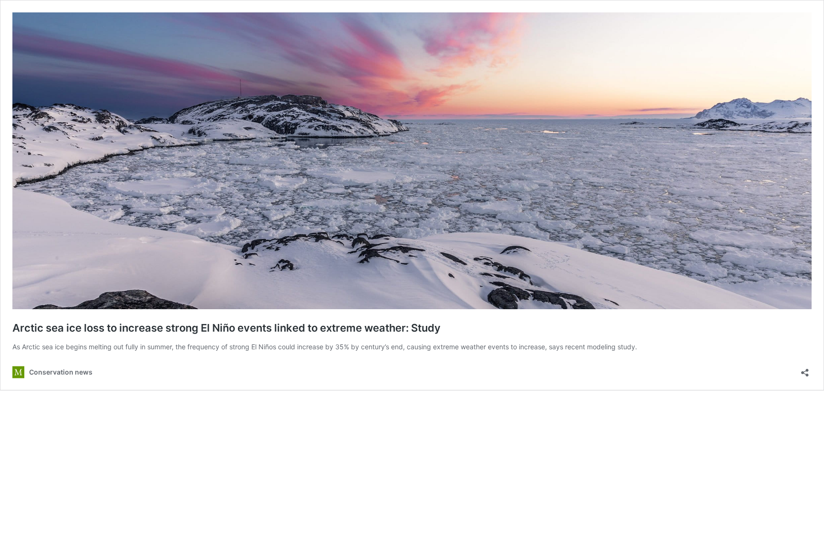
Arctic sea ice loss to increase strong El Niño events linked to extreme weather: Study (226, 328)
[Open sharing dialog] (805, 369)
